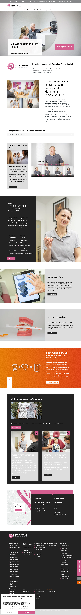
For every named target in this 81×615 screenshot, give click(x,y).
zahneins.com (52, 591)
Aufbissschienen (39, 558)
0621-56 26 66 (40, 508)
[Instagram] (67, 1)
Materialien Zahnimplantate (14, 555)
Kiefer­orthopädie (13, 248)
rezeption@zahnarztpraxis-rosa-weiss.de (41, 70)
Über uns (12, 591)
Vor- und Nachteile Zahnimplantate (14, 577)
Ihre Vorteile (38, 595)
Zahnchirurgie (23, 243)
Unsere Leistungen (65, 545)
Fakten (37, 593)
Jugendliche (38, 552)
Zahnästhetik (12, 235)
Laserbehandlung (24, 250)
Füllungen (22, 237)
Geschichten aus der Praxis (40, 597)
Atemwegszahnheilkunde (15, 243)
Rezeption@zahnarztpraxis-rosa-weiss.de (61, 515)
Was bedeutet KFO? (40, 547)
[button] (34, 154)
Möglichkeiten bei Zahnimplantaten (14, 558)
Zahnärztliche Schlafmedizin (26, 253)
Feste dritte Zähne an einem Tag (15, 548)
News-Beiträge (26, 591)
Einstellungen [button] (9, 612)
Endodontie (22, 235)
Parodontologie (23, 240)
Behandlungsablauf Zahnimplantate (14, 565)
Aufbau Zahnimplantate (14, 551)
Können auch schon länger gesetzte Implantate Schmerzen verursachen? (14, 583)
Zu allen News (17, 427)
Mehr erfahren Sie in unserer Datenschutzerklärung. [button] (20, 608)
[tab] (52, 492)
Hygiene (12, 593)
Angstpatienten (12, 250)
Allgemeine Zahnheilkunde (15, 253)
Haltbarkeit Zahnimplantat (13, 573)
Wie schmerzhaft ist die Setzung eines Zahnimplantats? (15, 569)
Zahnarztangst (52, 545)
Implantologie (12, 237)
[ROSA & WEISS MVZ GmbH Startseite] (14, 5)
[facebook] (71, 1)
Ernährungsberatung (28, 552)
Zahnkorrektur (39, 549)
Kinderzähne (26, 549)
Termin (42, 1)
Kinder (37, 551)
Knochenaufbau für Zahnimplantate (14, 561)
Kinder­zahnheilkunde (14, 245)
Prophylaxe (12, 240)
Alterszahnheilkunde (25, 245)
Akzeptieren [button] (26, 612)
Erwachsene (38, 554)
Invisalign (38, 556)
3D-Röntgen (23, 248)
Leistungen (12, 258)
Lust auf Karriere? (40, 591)
